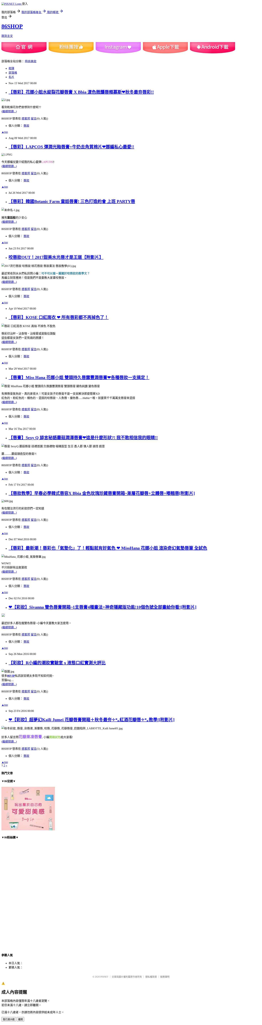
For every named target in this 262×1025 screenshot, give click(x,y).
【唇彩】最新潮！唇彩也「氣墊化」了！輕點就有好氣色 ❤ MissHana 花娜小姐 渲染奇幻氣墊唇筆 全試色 (108, 548)
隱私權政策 (151, 976)
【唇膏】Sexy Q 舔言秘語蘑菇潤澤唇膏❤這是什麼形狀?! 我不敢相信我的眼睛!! (83, 437)
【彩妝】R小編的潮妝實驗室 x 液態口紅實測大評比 (57, 662)
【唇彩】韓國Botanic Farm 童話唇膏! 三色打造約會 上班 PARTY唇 (72, 201)
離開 (20, 1019)
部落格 (13, 72)
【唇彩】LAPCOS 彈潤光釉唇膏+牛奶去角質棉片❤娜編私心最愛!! (71, 147)
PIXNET (104, 976)
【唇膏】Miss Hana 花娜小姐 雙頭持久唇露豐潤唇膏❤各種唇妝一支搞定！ (79, 377)
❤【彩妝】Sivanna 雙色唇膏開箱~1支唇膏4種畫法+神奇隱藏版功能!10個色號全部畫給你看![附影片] (102, 607)
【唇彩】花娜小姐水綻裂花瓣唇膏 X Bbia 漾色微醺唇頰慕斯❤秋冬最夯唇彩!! (81, 92)
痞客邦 (26, 118)
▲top (4, 131)
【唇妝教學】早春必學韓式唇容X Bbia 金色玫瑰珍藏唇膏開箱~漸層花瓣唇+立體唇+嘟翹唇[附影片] (102, 493)
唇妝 (26, 125)
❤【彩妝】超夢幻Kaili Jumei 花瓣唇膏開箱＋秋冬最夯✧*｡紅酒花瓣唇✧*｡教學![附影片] (91, 719)
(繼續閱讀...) (9, 111)
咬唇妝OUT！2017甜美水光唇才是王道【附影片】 (56, 257)
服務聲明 (164, 976)
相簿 (11, 68)
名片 (11, 77)
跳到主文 (7, 35)
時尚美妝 (30, 61)
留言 (34, 118)
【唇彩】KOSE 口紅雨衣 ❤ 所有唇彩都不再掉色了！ (59, 317)
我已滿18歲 (9, 1019)
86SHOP (12, 26)
